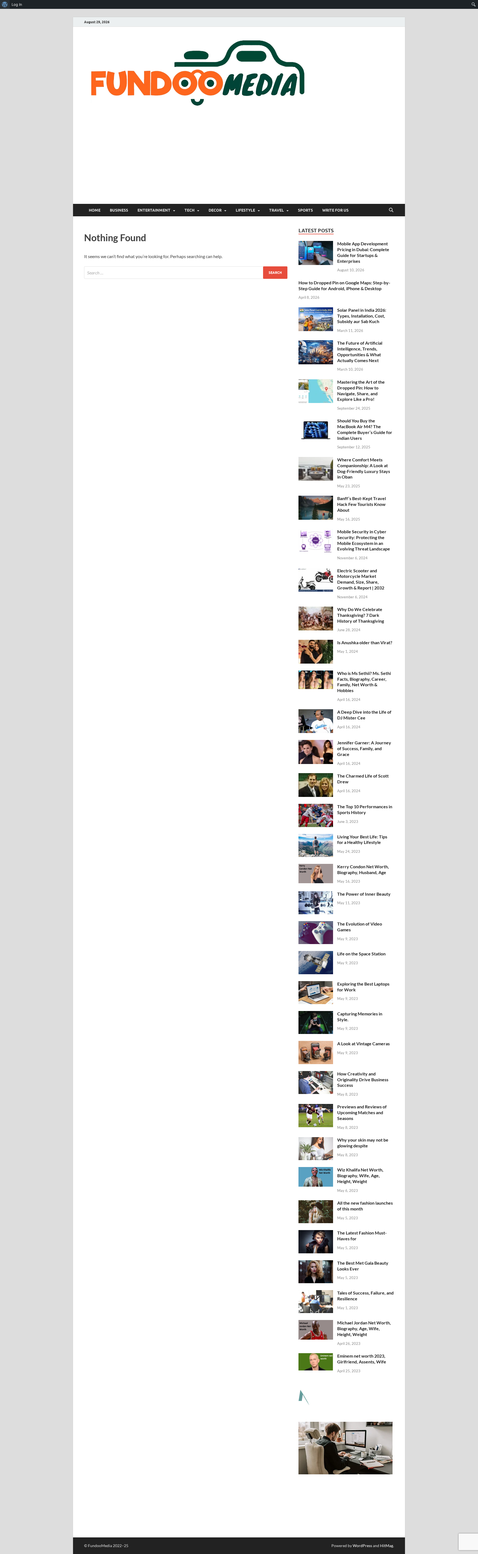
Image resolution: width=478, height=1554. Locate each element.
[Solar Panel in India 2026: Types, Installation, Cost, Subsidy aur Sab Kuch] (315, 310)
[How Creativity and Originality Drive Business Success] (315, 1074)
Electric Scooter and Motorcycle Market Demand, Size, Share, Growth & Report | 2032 (360, 579)
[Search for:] (185, 272)
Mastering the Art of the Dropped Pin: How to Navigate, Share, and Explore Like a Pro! (361, 390)
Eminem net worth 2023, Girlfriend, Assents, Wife (361, 1358)
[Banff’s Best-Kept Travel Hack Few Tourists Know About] (315, 498)
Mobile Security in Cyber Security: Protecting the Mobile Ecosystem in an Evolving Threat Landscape (363, 540)
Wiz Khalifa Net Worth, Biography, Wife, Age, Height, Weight (360, 1175)
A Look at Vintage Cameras (363, 1043)
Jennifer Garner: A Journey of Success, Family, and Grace (364, 748)
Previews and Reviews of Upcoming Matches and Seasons (362, 1112)
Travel (276, 210)
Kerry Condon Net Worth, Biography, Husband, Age (363, 869)
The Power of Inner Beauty (364, 893)
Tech (189, 210)
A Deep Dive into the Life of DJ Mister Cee (364, 714)
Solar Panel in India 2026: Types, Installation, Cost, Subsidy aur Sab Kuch (361, 315)
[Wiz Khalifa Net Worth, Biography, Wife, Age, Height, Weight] (315, 1170)
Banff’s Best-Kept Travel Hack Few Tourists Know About (361, 504)
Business (119, 210)
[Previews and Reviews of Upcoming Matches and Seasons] (315, 1107)
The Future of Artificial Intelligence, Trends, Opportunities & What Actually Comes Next (359, 351)
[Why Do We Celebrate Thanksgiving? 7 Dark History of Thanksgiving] (315, 609)
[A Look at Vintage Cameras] (315, 1044)
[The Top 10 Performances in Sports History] (315, 807)
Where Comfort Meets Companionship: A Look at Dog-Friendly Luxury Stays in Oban (363, 468)
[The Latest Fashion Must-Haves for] (315, 1233)
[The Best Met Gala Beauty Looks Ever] (315, 1263)
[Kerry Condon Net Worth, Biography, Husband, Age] (315, 867)
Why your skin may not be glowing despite (362, 1142)
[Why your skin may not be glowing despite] (315, 1140)
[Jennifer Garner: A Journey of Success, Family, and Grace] (315, 743)
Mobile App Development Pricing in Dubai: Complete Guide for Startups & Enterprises (363, 252)
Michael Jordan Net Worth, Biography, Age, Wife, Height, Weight (364, 1328)
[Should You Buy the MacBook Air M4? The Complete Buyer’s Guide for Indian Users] (315, 421)
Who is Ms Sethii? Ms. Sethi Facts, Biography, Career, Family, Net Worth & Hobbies (364, 682)
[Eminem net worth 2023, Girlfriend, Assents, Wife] (315, 1356)
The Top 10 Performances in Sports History (364, 809)
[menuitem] (5, 4)
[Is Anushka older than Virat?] (315, 643)
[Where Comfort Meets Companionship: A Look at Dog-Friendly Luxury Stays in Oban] (315, 460)
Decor (215, 210)
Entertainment (153, 210)
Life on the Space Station (361, 953)
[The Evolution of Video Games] (315, 924)
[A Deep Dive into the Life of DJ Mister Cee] (315, 712)
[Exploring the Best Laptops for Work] (315, 984)
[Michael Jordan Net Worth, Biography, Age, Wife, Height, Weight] (315, 1323)
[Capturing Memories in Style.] (315, 1014)
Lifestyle (245, 210)
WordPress (362, 1545)
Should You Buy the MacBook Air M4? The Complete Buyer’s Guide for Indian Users (364, 429)
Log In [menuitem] (17, 4)
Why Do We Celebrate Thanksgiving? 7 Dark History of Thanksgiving (360, 615)
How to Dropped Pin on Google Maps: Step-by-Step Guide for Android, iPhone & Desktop (344, 285)
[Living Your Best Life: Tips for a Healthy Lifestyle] (315, 837)
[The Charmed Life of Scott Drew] (315, 776)
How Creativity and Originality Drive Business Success (362, 1079)
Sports (305, 210)
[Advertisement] (239, 162)
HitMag (386, 1545)
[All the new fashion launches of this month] (315, 1203)
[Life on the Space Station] (315, 954)
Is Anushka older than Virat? (364, 642)
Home (94, 210)
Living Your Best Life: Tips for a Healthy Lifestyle (362, 839)
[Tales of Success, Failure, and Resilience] (315, 1293)
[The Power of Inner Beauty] (315, 894)
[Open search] (391, 210)
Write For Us (335, 210)
